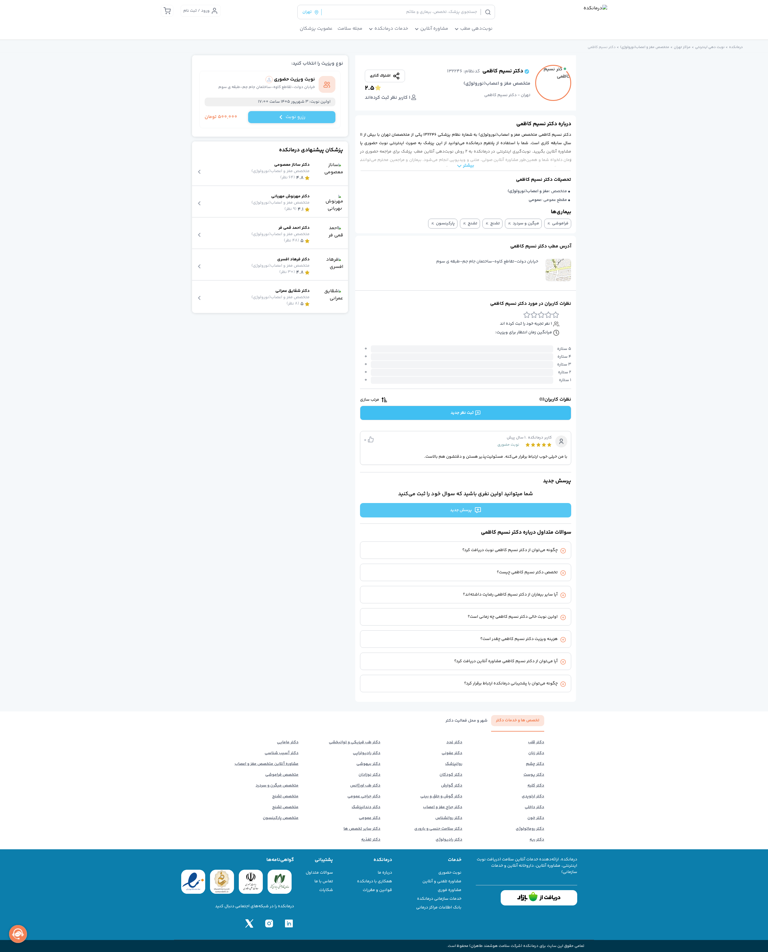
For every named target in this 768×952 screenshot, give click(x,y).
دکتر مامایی (287, 742)
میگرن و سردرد (526, 223)
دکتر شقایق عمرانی (292, 291)
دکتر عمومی (369, 818)
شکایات (326, 890)
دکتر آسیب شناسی (281, 753)
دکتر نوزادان (369, 775)
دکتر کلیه (535, 785)
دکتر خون (535, 818)
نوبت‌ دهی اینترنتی (709, 47)
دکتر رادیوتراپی (366, 753)
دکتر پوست (534, 775)
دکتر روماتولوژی (530, 829)
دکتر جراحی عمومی (363, 796)
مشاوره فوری (449, 890)
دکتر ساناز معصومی (292, 165)
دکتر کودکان (451, 775)
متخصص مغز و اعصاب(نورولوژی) (644, 47)
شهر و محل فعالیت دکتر (467, 721)
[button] (558, 270)
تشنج (495, 223)
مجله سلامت (350, 28)
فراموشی (560, 223)
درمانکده (736, 47)
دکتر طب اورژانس (365, 785)
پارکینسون (445, 223)
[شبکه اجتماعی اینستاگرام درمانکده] (269, 923)
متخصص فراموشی (281, 775)
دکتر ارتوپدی (533, 796)
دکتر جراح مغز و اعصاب (442, 807)
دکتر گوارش (451, 785)
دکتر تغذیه (370, 839)
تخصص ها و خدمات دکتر (517, 720)
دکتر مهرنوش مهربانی (290, 196)
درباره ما (385, 872)
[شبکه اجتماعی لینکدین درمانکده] (289, 923)
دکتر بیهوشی (368, 764)
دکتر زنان (536, 753)
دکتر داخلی (534, 807)
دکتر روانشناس (448, 818)
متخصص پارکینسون (280, 818)
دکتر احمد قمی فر (294, 228)
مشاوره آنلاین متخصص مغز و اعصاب (266, 764)
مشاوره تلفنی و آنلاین (441, 881)
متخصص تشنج (285, 796)
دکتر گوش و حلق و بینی (441, 796)
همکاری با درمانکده (374, 881)
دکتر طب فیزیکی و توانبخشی (354, 742)
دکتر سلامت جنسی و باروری (438, 829)
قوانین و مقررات (377, 890)
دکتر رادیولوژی (449, 839)
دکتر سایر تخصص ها (362, 829)
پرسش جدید (461, 510)
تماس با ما (323, 881)
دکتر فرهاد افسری (293, 259)
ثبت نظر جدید (462, 413)
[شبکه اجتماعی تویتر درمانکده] (249, 923)
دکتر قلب (536, 742)
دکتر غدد (454, 742)
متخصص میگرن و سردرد (277, 785)
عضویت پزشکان (316, 28)
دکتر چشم (535, 764)
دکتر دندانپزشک (366, 807)
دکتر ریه (537, 839)
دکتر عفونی (452, 753)
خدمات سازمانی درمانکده (439, 899)
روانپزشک (453, 764)
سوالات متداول (319, 872)
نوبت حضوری (449, 872)
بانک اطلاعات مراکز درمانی (438, 907)
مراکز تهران (682, 47)
